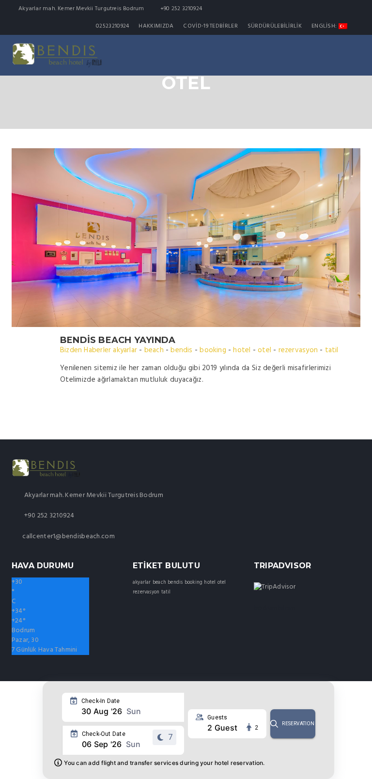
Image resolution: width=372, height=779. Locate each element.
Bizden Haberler (85, 350)
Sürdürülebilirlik (275, 26)
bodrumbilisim (275, 608)
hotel (241, 350)
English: (325, 26)
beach (154, 350)
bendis (181, 350)
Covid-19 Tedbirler (210, 26)
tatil (332, 350)
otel (264, 350)
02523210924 (112, 26)
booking (213, 350)
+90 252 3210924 (48, 515)
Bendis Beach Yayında (117, 340)
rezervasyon (298, 350)
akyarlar (125, 350)
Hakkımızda (156, 26)
